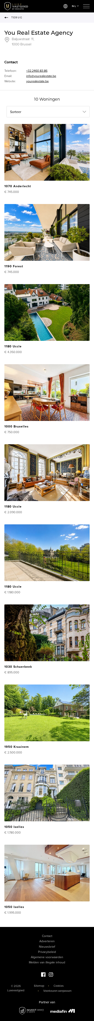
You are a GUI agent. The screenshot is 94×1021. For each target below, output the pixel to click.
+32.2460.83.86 (36, 71)
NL (74, 6)
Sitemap (39, 986)
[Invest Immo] (31, 1011)
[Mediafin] (62, 1011)
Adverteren (47, 941)
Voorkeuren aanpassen (57, 991)
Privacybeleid (47, 952)
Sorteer (15, 112)
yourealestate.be (37, 81)
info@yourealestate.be (41, 76)
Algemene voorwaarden (47, 957)
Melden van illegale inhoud (47, 962)
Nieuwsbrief (47, 947)
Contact (47, 936)
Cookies (59, 986)
